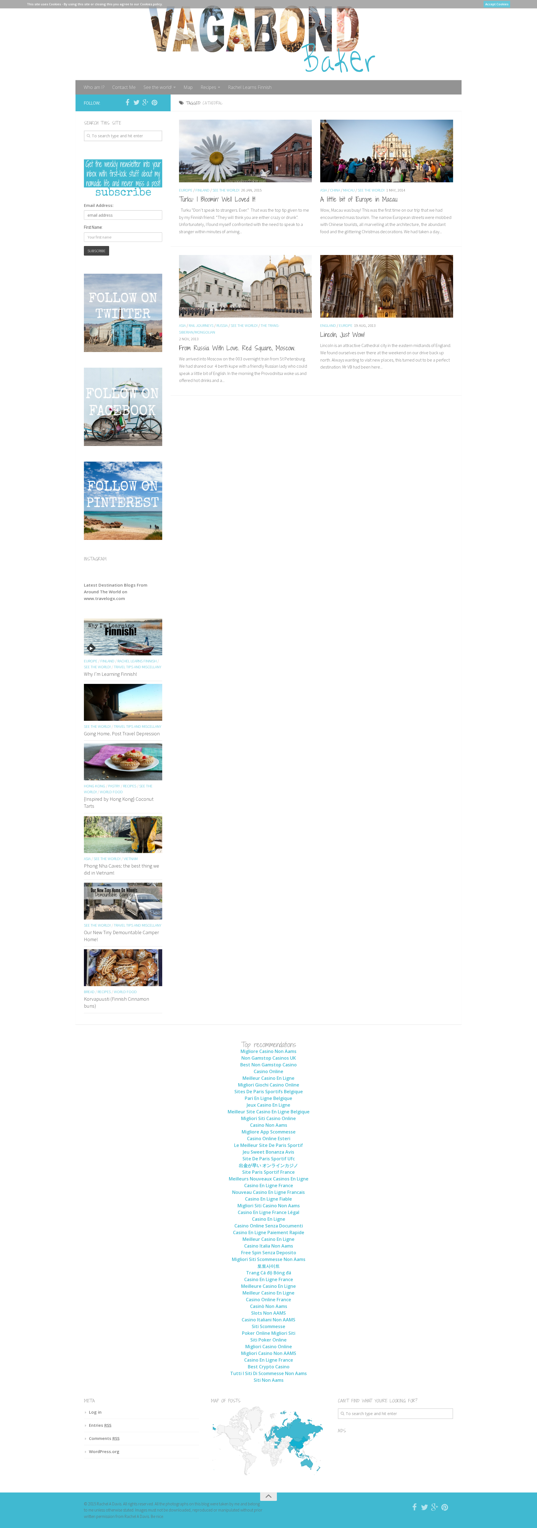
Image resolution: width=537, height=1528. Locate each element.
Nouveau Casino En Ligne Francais (268, 1192)
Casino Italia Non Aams (268, 1246)
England (328, 325)
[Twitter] (136, 102)
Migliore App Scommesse (269, 1132)
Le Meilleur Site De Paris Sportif (268, 1145)
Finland (202, 190)
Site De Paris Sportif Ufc (268, 1159)
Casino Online (268, 1071)
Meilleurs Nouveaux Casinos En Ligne (268, 1179)
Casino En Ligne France (268, 1185)
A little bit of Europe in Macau (358, 199)
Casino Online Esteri (268, 1138)
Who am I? (94, 87)
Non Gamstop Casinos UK (268, 1058)
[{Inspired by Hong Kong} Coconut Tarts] (123, 761)
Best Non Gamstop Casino (268, 1065)
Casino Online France (268, 1299)
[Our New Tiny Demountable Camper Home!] (123, 901)
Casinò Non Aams (268, 1306)
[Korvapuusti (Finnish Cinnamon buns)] (123, 967)
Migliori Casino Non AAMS (268, 1353)
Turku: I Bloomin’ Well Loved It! (217, 199)
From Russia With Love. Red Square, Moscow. (237, 347)
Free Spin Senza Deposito (268, 1253)
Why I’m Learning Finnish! (110, 674)
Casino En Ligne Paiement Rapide (268, 1232)
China (335, 190)
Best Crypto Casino (268, 1367)
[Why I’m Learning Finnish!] (123, 636)
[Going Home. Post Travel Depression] (123, 702)
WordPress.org (104, 1451)
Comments (104, 1438)
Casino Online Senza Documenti (268, 1226)
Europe (185, 190)
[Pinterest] (154, 102)
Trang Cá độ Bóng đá (268, 1273)
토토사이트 (268, 1266)
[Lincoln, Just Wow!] (386, 286)
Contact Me (124, 87)
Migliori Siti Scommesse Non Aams (268, 1259)
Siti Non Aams (269, 1380)
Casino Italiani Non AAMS (268, 1320)
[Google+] (145, 102)
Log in (95, 1412)
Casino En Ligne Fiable (268, 1199)
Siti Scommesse (268, 1326)
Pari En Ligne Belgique (268, 1098)
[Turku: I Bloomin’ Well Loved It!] (245, 151)
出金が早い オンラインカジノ (268, 1165)
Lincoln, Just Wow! (342, 334)
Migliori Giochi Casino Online (268, 1085)
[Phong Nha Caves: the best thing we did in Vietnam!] (123, 834)
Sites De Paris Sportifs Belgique (268, 1091)
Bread (89, 991)
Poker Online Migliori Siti (268, 1333)
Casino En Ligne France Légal (268, 1212)
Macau (349, 190)
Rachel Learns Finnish (250, 87)
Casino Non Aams (268, 1125)
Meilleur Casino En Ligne (268, 1078)
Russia (222, 325)
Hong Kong (94, 785)
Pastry (114, 785)
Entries (100, 1425)
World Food (111, 791)
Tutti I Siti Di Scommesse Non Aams (268, 1373)
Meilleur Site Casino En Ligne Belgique (269, 1112)
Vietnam (131, 858)
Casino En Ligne (268, 1219)
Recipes (208, 87)
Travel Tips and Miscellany (137, 666)
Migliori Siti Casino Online (268, 1118)
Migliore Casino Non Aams (268, 1051)
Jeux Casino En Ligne (268, 1105)
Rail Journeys (201, 325)
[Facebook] (127, 102)
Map (188, 87)
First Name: (93, 227)
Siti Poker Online (268, 1340)
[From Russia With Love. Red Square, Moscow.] (245, 286)
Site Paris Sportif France (268, 1172)
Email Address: (99, 205)
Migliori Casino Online (268, 1346)
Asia (323, 190)
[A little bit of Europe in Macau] (386, 151)
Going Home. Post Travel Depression (122, 733)
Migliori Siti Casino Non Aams (268, 1206)
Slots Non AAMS (268, 1313)
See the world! (157, 87)
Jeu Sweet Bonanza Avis (268, 1152)
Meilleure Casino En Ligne (268, 1286)
